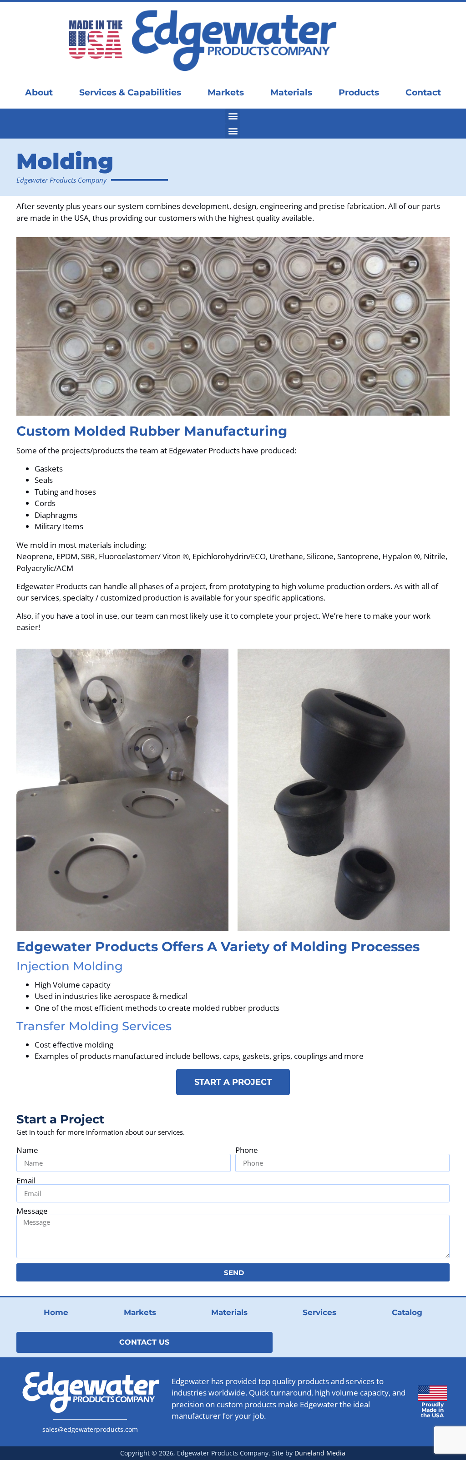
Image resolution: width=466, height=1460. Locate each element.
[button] (232, 116)
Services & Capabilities (130, 92)
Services (319, 1312)
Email (25, 1180)
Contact (423, 92)
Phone (246, 1150)
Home (56, 1312)
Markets (226, 92)
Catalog (407, 1312)
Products (359, 92)
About (39, 92)
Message (32, 1211)
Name (27, 1150)
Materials (291, 92)
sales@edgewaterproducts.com (90, 1429)
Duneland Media (319, 1453)
